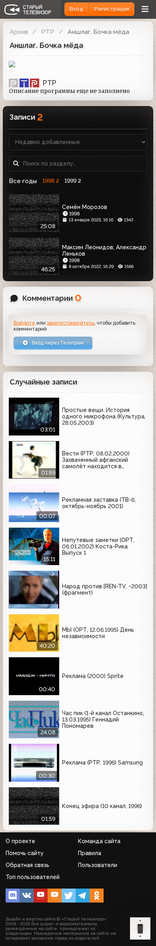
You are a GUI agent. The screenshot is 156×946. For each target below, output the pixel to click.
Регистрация (111, 9)
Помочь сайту (25, 853)
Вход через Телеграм (57, 343)
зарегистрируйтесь (70, 323)
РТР (47, 31)
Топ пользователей (33, 877)
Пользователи (97, 865)
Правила (89, 853)
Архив (19, 31)
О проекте (20, 841)
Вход (76, 9)
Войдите (24, 323)
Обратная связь (27, 865)
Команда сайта (99, 841)
